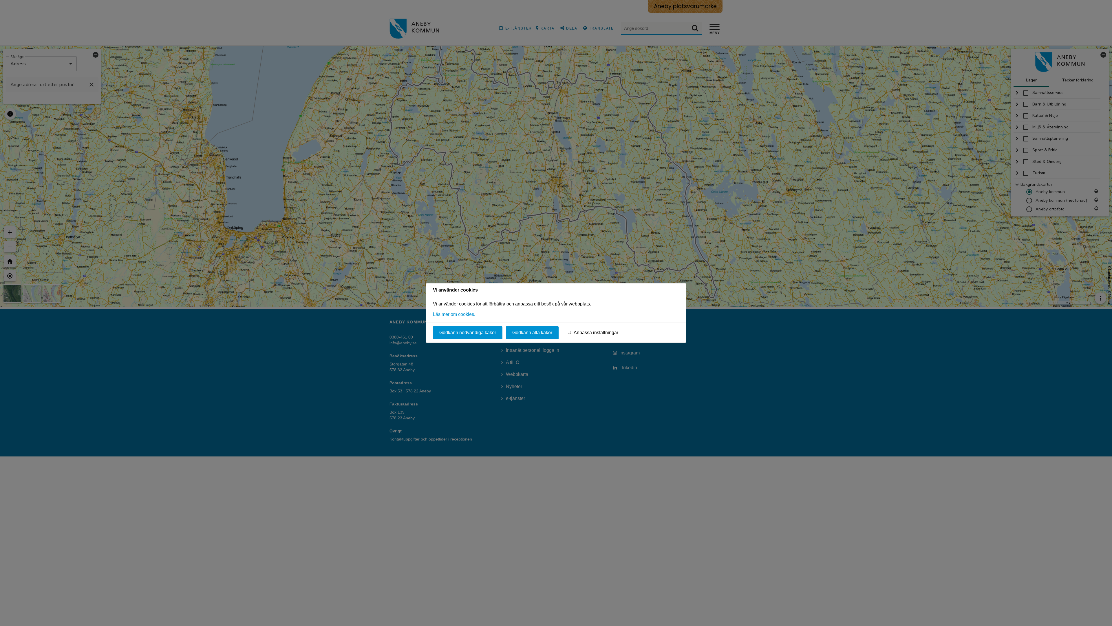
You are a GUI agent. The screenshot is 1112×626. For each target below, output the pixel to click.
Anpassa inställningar (596, 332)
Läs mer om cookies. (454, 314)
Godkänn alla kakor (532, 332)
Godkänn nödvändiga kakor (467, 332)
